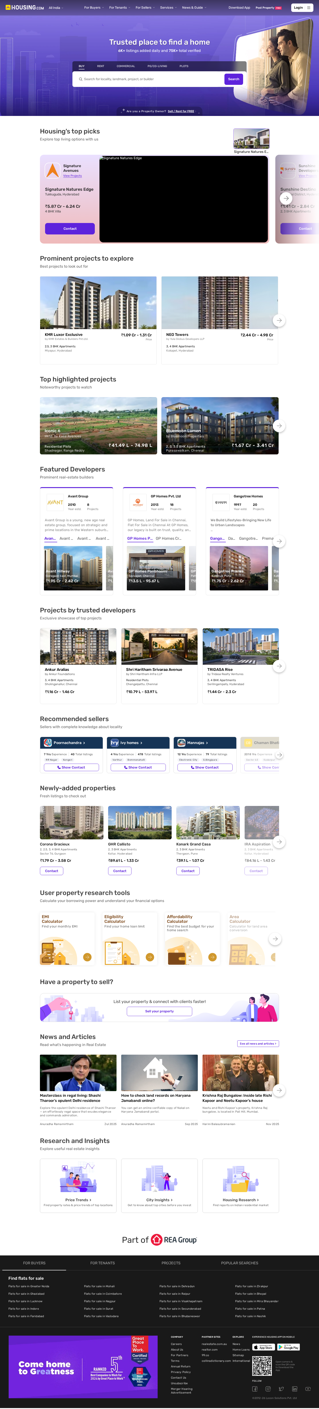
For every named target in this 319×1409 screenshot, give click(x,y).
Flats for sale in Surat (98, 1308)
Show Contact (73, 767)
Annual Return (181, 1366)
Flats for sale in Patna (250, 1308)
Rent (100, 66)
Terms (175, 1360)
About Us (177, 1349)
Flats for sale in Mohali (99, 1286)
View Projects (72, 175)
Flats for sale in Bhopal (250, 1293)
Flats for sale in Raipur (175, 1293)
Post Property (268, 7)
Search (233, 79)
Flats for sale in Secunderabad (180, 1308)
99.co (205, 1355)
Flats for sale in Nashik (250, 1316)
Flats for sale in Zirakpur (251, 1286)
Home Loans (241, 1349)
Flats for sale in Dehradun (177, 1286)
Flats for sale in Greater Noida (28, 1286)
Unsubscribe (179, 1383)
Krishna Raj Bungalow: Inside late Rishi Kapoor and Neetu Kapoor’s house (237, 1098)
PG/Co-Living (157, 66)
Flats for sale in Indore (23, 1308)
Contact (70, 228)
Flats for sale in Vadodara (101, 1316)
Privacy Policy (181, 1372)
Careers (176, 1344)
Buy (82, 66)
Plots (184, 66)
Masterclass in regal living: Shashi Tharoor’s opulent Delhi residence (70, 1098)
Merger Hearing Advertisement (181, 1390)
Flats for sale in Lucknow (25, 1301)
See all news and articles (258, 1043)
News (236, 1344)
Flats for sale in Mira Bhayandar (257, 1301)
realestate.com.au (214, 1344)
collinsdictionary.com (216, 1360)
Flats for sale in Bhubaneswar (180, 1316)
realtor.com (210, 1349)
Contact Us (178, 1377)
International (241, 1360)
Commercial (126, 66)
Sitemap (238, 1355)
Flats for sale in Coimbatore (103, 1293)
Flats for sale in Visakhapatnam (181, 1301)
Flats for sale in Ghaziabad (26, 1293)
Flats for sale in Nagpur (100, 1301)
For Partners (179, 1355)
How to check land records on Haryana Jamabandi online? (156, 1098)
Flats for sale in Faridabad (26, 1316)
